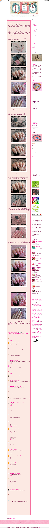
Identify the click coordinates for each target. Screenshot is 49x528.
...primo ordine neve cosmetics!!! (37, 246)
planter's (35, 328)
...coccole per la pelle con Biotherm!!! (38, 252)
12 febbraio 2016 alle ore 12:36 (21, 365)
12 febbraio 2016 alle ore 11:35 (14, 354)
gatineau (40, 312)
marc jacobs (36, 320)
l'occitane (40, 315)
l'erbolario (36, 315)
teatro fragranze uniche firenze (38, 332)
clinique (38, 304)
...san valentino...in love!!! (38, 263)
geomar (35, 313)
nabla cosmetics (33, 323)
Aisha (10, 354)
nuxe (32, 325)
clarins (41, 303)
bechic (38, 300)
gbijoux (33, 313)
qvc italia (36, 329)
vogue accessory (33, 335)
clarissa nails (34, 304)
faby (36, 311)
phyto (41, 327)
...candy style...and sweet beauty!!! (38, 274)
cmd (32, 305)
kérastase (33, 315)
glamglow (40, 313)
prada (37, 328)
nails (15, 333)
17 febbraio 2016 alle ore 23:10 (17, 473)
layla (36, 318)
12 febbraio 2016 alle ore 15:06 (16, 375)
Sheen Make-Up (12, 473)
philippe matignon (34, 327)
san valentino (19, 333)
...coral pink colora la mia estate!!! (38, 279)
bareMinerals (40, 299)
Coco (10, 397)
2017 (33, 23)
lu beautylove (34, 64)
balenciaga (33, 299)
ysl (40, 336)
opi (41, 325)
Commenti (34, 128)
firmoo (33, 312)
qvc (32, 329)
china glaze (33, 303)
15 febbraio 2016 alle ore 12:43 (15, 428)
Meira (10, 489)
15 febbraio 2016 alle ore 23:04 (17, 455)
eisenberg (33, 309)
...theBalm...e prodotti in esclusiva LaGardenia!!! (38, 258)
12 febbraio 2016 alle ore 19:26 (15, 380)
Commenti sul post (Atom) (12, 518)
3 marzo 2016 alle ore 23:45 (15, 500)
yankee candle (33, 336)
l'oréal (32, 316)
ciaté (38, 303)
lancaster (36, 317)
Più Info (40, 527)
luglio (34, 31)
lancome (39, 317)
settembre (35, 29)
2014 (33, 46)
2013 (33, 47)
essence (41, 310)
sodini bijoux (38, 331)
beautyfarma (36, 300)
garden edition (36, 312)
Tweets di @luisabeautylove (35, 123)
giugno (34, 32)
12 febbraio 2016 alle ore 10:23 (15, 342)
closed (40, 304)
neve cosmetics (39, 324)
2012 (33, 48)
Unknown (11, 342)
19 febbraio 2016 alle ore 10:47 (15, 489)
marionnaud (33, 165)
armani (37, 298)
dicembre (35, 25)
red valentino (39, 329)
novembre (35, 26)
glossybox (33, 314)
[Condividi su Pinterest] (21, 332)
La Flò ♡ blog (11, 452)
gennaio (35, 43)
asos (32, 156)
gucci (37, 314)
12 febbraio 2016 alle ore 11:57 (15, 360)
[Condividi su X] (20, 332)
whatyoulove (40, 335)
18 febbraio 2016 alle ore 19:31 (15, 484)
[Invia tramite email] (18, 332)
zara (32, 337)
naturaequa (33, 167)
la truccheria (39, 316)
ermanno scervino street (37, 310)
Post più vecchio (28, 516)
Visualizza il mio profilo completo (36, 80)
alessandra (11, 462)
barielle (33, 300)
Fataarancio (11, 375)
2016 (33, 24)
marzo (34, 36)
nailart (13, 333)
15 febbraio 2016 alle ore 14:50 (15, 441)
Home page (18, 516)
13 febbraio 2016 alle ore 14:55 (14, 397)
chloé (36, 303)
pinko (33, 328)
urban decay (33, 334)
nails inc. (37, 323)
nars (39, 323)
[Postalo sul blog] (19, 332)
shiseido (35, 330)
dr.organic (38, 308)
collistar (40, 305)
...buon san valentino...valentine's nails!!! (38, 241)
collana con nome (36, 305)
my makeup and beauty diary (13, 402)
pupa (40, 328)
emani (38, 309)
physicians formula (38, 327)
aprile (34, 35)
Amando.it (33, 158)
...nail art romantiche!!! (36, 38)
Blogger (28, 522)
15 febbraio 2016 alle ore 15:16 (13, 449)
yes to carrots (37, 336)
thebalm (33, 333)
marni (40, 321)
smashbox (33, 331)
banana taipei (36, 299)
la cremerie (35, 316)
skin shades (23, 333)
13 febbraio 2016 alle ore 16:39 (20, 402)
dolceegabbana (33, 308)
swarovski (33, 332)
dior (39, 307)
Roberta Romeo (12, 455)
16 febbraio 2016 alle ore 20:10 (16, 462)
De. (10, 371)
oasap (38, 325)
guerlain (40, 314)
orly (37, 326)
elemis (36, 309)
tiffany (35, 333)
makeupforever (34, 319)
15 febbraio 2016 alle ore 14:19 (15, 434)
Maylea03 (11, 500)
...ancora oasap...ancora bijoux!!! (38, 268)
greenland (36, 314)
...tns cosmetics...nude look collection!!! (36, 40)
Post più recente (9, 516)
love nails (11, 333)
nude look (17, 333)
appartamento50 (33, 298)
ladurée (33, 317)
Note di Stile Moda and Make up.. (14, 365)
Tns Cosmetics (12, 323)
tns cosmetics (26, 333)
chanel (34, 302)
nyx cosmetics (35, 325)
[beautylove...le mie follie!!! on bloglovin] (34, 106)
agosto (34, 30)
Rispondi (11, 340)
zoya (32, 169)
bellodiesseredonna (12, 386)
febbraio (35, 37)
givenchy (38, 313)
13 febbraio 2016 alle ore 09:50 (18, 386)
